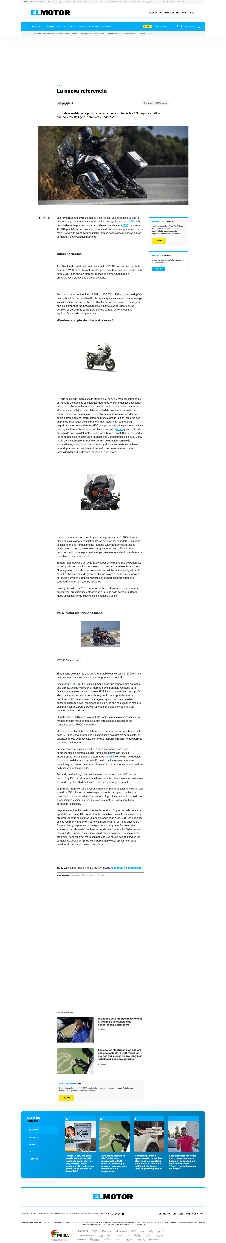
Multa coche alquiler (114, 2)
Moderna (94, 1239)
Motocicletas (91, 875)
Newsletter (110, 26)
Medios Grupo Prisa (59, 1240)
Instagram (134, 867)
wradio (108, 1235)
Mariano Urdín (66, 103)
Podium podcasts (107, 1239)
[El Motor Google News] (122, 1214)
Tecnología (93, 26)
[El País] (153, 13)
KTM (131, 221)
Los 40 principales (96, 1231)
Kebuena (157, 1235)
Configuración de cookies (55, 1214)
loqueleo (141, 1239)
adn (150, 1231)
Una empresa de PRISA (59, 1233)
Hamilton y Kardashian (175, 2)
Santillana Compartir (121, 1231)
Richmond (81, 1239)
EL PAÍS (32, 1144)
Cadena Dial (128, 1235)
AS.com (141, 1231)
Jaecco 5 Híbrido (98, 2)
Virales (82, 26)
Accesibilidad (85, 1214)
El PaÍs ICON (118, 1239)
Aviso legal (25, 1214)
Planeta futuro (148, 1235)
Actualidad (36, 26)
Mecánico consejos (55, 2)
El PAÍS (83, 1231)
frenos (120, 429)
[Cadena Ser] (192, 13)
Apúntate (66, 1098)
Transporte (102, 875)
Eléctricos (49, 26)
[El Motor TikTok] (119, 1214)
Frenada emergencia (146, 2)
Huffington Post (86, 1235)
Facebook (117, 867)
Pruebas (72, 26)
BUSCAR (158, 269)
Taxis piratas (160, 2)
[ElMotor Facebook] (108, 1214)
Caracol (159, 1231)
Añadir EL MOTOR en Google (157, 103)
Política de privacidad (38, 1214)
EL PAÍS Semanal (138, 1235)
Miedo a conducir (39, 2)
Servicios (147, 26)
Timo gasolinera (83, 2)
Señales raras (70, 2)
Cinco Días (119, 1235)
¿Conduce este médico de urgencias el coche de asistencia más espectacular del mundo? (120, 1021)
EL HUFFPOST (34, 1137)
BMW (125, 225)
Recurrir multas (130, 2)
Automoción (76, 875)
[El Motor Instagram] (116, 1214)
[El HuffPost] (182, 13)
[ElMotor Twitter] (112, 1214)
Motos (59, 85)
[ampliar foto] (100, 359)
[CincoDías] (169, 13)
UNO (101, 1235)
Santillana (107, 1231)
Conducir (61, 26)
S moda (129, 1239)
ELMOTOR (33, 1130)
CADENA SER (33, 1159)
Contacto (94, 1214)
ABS (111, 756)
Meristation (153, 1239)
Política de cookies (72, 1214)
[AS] (160, 13)
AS (30, 1152)
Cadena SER (133, 1231)
